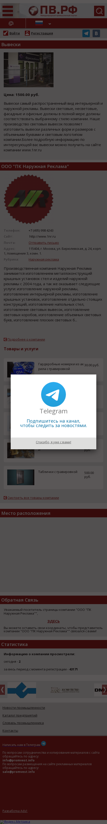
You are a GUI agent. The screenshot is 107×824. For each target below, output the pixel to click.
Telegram (54, 410)
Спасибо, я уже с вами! (53, 442)
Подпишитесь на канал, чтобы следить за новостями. (53, 423)
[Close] (96, 374)
